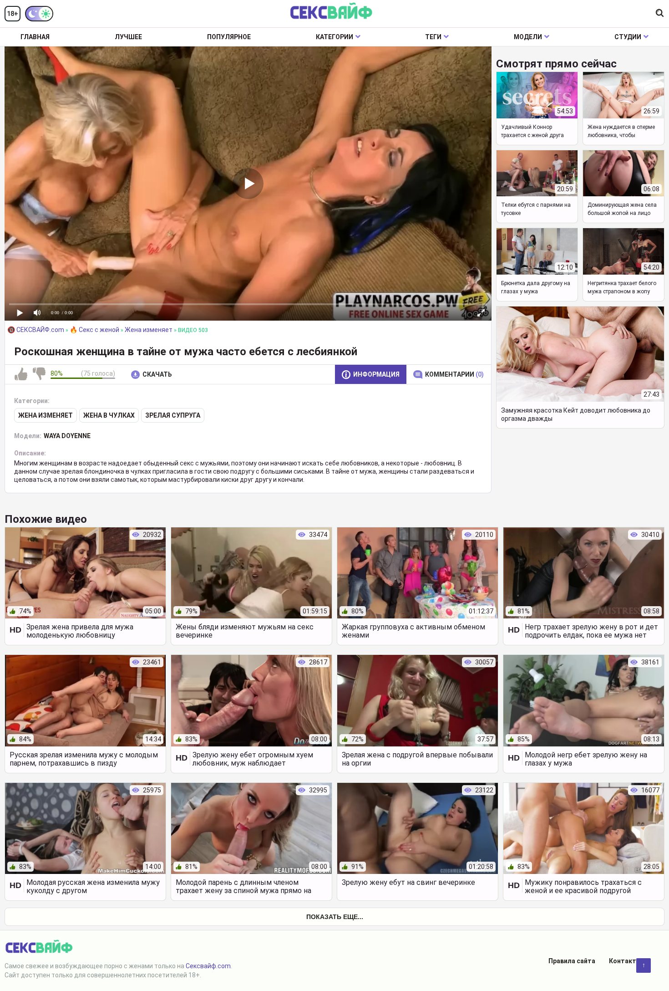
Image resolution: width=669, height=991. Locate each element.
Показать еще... (334, 916)
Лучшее (128, 37)
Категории (334, 37)
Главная (35, 37)
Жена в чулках (109, 415)
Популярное (229, 37)
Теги (433, 37)
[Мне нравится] (21, 374)
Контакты (625, 961)
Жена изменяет (45, 415)
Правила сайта (571, 961)
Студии (627, 37)
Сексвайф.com (208, 966)
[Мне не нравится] (39, 374)
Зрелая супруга (172, 415)
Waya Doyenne (67, 435)
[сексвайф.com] (331, 11)
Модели (528, 37)
